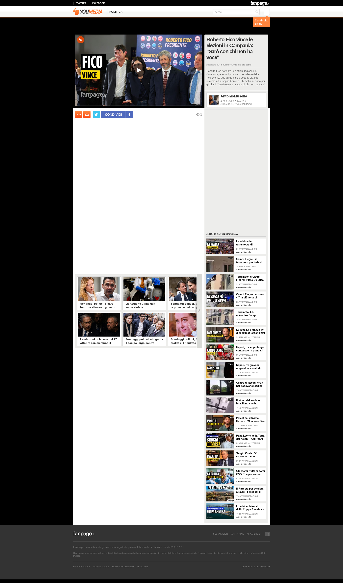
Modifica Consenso (123, 567)
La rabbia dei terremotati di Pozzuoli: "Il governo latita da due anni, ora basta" (249, 243)
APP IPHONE (237, 534)
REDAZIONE (142, 567)
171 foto (241, 100)
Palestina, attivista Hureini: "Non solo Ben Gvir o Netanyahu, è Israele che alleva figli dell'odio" (250, 420)
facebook (98, 3)
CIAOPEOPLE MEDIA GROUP (256, 567)
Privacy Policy (81, 567)
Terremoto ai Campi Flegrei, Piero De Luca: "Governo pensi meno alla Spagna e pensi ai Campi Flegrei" (250, 278)
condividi (113, 114)
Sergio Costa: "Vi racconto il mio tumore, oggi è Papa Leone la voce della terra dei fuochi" (248, 455)
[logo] (260, 3)
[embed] (78, 114)
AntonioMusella (234, 96)
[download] (87, 114)
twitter (81, 3)
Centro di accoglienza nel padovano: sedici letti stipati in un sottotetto (249, 384)
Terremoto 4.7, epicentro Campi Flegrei (246, 314)
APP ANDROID (253, 534)
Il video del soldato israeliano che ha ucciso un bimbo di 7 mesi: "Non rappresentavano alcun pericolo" (250, 402)
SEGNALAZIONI (220, 534)
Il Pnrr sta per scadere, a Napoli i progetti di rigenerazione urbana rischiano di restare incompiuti (250, 490)
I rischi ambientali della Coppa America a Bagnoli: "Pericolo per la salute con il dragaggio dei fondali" (250, 508)
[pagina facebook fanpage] (267, 534)
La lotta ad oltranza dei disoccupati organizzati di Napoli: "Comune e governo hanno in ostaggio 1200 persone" (250, 331)
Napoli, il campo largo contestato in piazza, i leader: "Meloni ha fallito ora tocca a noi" (250, 349)
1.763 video (227, 100)
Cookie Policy (101, 567)
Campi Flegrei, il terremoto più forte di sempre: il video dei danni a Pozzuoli (249, 261)
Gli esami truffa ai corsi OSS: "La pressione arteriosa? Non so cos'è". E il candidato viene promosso (250, 472)
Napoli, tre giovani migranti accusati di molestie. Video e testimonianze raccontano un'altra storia (248, 367)
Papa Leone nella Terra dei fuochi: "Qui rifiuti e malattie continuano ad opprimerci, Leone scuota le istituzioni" (250, 437)
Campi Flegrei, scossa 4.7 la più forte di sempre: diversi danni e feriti (250, 296)
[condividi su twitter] (96, 114)
